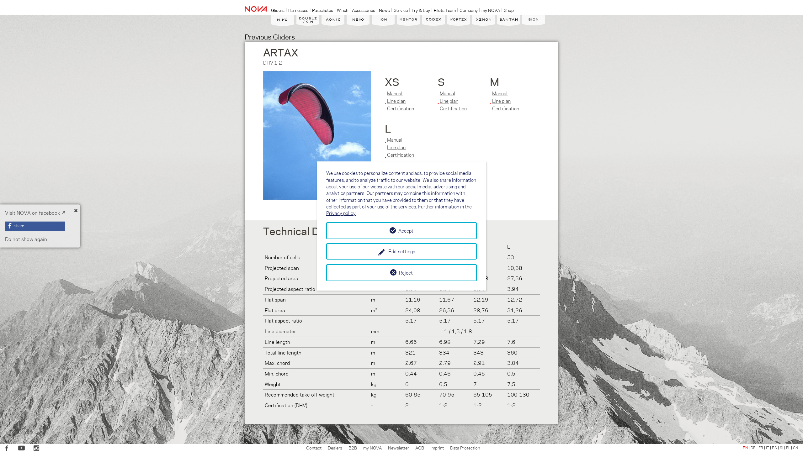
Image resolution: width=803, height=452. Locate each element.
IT (767, 447)
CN (795, 447)
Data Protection (465, 447)
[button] (35, 226)
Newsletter (398, 447)
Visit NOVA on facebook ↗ (35, 212)
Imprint (437, 447)
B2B (352, 447)
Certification (400, 108)
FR (760, 447)
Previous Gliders (270, 36)
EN (745, 447)
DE (753, 447)
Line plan (396, 101)
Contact (314, 447)
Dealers (335, 447)
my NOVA (372, 447)
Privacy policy (341, 213)
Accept (405, 231)
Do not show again (26, 239)
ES (774, 447)
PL (788, 447)
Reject (406, 273)
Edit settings (401, 251)
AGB (419, 447)
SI (781, 447)
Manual (394, 93)
